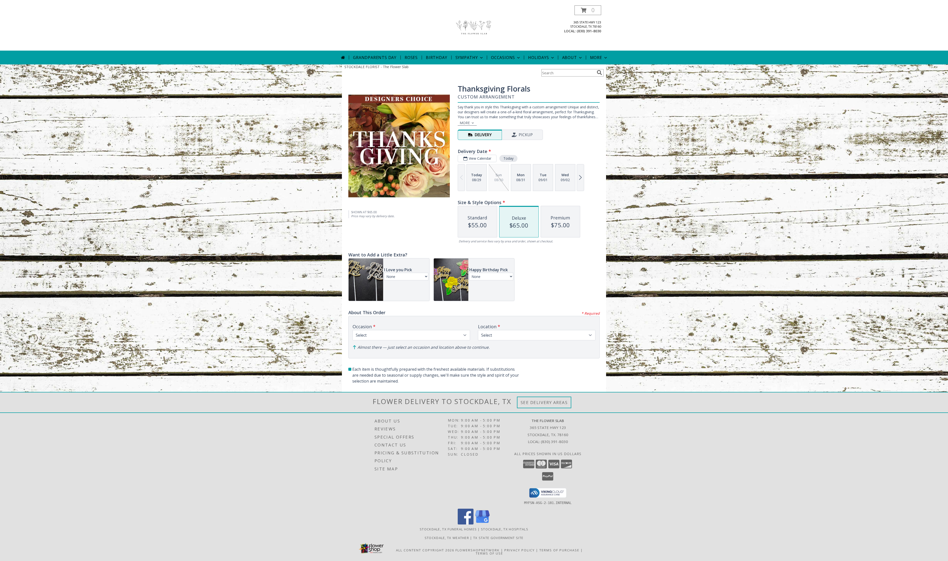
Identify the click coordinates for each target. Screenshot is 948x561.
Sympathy (466, 57)
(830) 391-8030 (589, 31)
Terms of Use (489, 553)
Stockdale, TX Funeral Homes (448, 529)
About (569, 57)
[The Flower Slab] (474, 28)
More (596, 57)
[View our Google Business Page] (482, 523)
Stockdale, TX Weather (447, 538)
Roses (411, 57)
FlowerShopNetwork (477, 550)
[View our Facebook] (466, 523)
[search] (599, 72)
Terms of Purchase (559, 550)
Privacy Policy (519, 550)
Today (508, 158)
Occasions (503, 57)
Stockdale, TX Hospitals (504, 529)
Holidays (538, 57)
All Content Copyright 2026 (425, 550)
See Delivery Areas (544, 402)
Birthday (436, 57)
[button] (587, 10)
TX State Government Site (498, 538)
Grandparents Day (374, 57)
